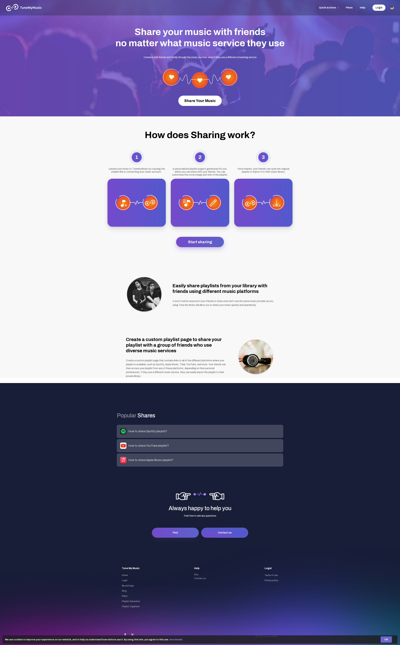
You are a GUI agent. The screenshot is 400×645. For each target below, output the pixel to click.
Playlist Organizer (131, 606)
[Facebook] (125, 635)
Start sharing (200, 242)
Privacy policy (271, 580)
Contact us (225, 532)
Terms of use (271, 575)
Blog (124, 591)
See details (175, 639)
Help (362, 7)
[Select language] (392, 8)
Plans (349, 7)
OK (386, 639)
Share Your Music (200, 101)
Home (125, 575)
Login (379, 7)
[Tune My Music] (24, 7)
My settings (128, 586)
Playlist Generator (131, 601)
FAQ (175, 532)
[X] (132, 634)
